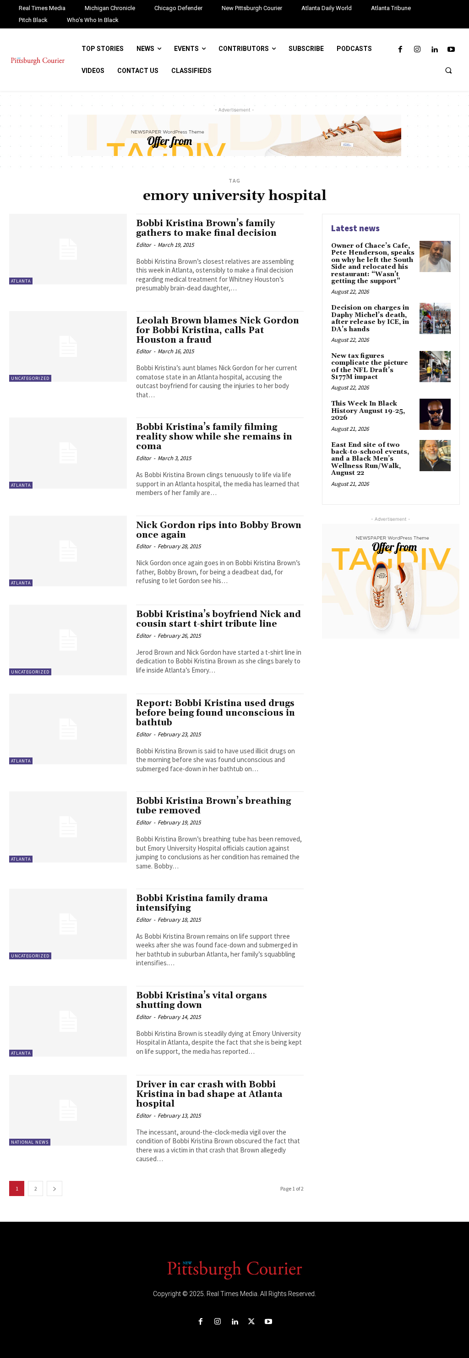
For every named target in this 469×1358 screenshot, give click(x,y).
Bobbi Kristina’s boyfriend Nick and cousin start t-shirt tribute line (218, 619)
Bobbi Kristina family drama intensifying (202, 903)
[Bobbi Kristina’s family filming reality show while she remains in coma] (68, 452)
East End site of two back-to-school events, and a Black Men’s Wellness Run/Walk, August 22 (370, 459)
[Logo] (234, 1269)
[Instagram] (417, 50)
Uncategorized (30, 378)
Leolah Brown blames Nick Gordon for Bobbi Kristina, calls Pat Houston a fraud (217, 330)
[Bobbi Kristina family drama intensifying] (68, 924)
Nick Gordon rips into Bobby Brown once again (218, 530)
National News (30, 1142)
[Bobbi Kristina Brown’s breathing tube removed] (68, 826)
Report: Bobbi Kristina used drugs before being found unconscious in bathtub (215, 713)
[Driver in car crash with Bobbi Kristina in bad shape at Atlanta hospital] (68, 1110)
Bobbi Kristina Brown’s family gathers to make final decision (206, 228)
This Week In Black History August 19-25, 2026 (368, 411)
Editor (143, 245)
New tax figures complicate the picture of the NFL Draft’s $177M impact (369, 366)
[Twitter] (251, 1322)
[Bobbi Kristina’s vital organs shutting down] (68, 1021)
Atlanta (21, 281)
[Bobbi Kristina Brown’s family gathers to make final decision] (68, 249)
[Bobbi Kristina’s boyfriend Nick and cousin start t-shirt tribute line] (68, 640)
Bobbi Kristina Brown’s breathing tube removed (213, 806)
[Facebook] (400, 50)
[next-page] (54, 1188)
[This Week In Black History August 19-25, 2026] (435, 414)
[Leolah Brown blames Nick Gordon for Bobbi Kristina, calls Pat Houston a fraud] (68, 346)
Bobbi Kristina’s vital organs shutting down (201, 1000)
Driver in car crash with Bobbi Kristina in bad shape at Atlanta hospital (209, 1094)
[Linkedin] (434, 50)
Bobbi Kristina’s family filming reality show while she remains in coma (214, 437)
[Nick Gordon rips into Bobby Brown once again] (68, 551)
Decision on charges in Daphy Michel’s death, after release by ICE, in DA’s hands (370, 318)
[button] (448, 70)
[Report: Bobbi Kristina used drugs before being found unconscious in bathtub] (68, 729)
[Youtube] (451, 50)
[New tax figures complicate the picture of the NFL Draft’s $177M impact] (435, 366)
